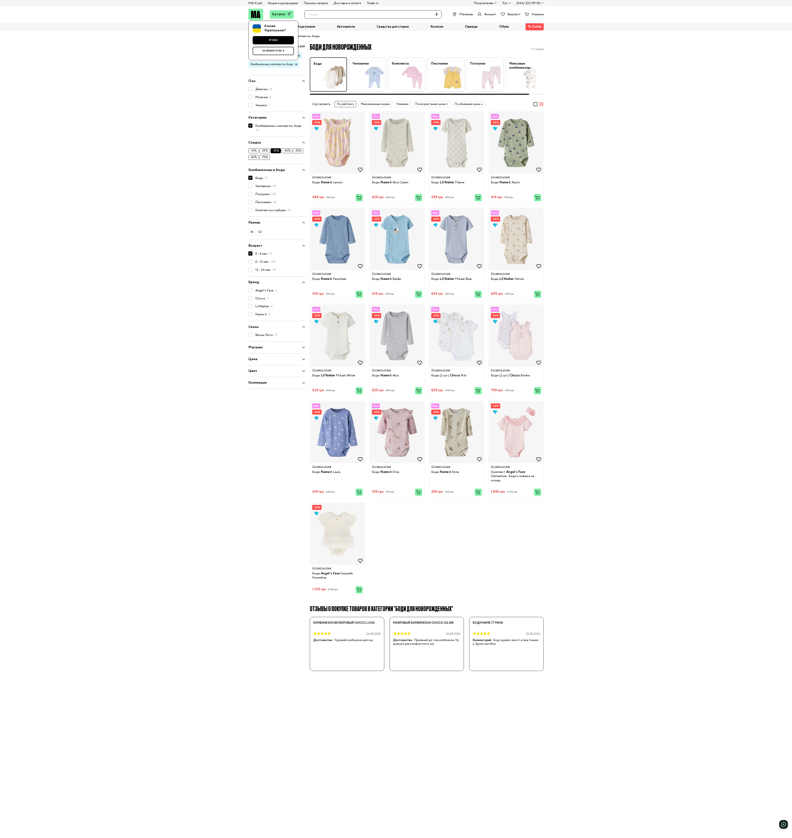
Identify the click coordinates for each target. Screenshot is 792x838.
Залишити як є (273, 51)
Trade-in (372, 3)
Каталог (279, 14)
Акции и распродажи (283, 3)
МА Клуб (255, 3)
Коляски (436, 27)
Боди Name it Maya (488, 623)
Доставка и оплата (347, 3)
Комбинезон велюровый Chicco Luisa (344, 623)
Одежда (471, 27)
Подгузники (305, 27)
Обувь (504, 27)
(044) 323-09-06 (528, 3)
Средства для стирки (393, 27)
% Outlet (535, 26)
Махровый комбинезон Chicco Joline (423, 623)
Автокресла (346, 27)
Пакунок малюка (316, 3)
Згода (273, 40)
